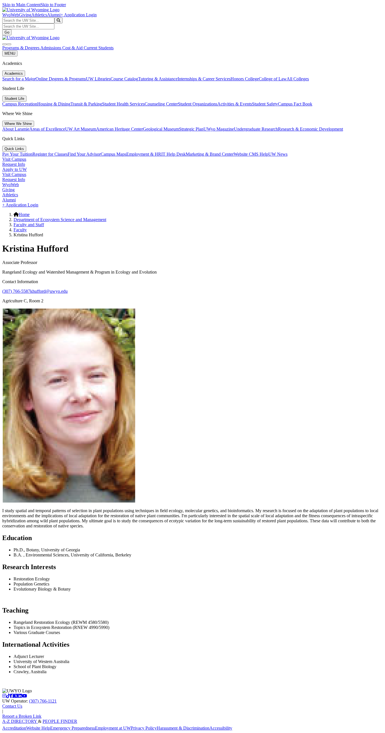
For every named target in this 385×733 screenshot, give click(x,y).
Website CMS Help (251, 154)
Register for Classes (50, 154)
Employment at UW (113, 728)
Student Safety (265, 104)
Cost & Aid (73, 47)
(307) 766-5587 (16, 291)
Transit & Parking (86, 104)
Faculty (20, 229)
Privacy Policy (144, 728)
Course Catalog (124, 78)
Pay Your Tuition (17, 154)
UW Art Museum (80, 129)
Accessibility (220, 728)
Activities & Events (234, 104)
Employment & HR (143, 154)
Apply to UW (14, 169)
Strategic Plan (191, 129)
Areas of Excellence (47, 129)
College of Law (273, 78)
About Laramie (15, 129)
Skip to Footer (53, 4)
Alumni (54, 14)
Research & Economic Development (310, 129)
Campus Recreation (19, 104)
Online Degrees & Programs (61, 78)
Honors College (245, 78)
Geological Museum (161, 129)
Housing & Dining (53, 104)
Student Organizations (197, 104)
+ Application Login (79, 14)
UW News (277, 154)
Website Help (38, 728)
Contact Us (12, 706)
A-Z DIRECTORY (20, 721)
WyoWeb (10, 14)
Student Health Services (123, 104)
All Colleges (298, 78)
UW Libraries (98, 78)
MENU (10, 53)
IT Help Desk (173, 154)
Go (7, 32)
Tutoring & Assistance (158, 78)
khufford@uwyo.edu (49, 291)
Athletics (39, 14)
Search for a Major (19, 78)
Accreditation (14, 728)
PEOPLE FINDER (60, 721)
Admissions (51, 47)
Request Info (13, 164)
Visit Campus (14, 159)
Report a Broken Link (21, 716)
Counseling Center (161, 104)
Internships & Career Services (204, 78)
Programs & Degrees (21, 47)
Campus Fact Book (295, 104)
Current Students (99, 47)
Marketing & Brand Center (210, 154)
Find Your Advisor (84, 154)
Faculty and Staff (29, 224)
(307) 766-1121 (43, 701)
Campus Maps (113, 154)
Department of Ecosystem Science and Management (60, 219)
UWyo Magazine (218, 129)
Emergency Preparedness (72, 728)
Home (24, 214)
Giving (25, 14)
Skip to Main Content (21, 4)
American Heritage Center (119, 129)
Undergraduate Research (256, 129)
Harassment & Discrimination (183, 728)
